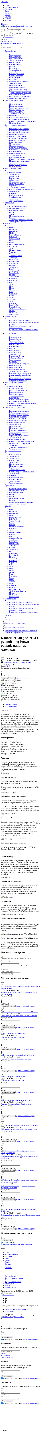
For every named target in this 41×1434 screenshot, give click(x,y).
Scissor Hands (14, 314)
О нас (7, 5)
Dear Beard (13, 294)
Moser (11, 286)
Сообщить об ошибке (16, 1317)
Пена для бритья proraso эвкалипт (13, 1037)
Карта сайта (9, 1311)
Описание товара (11, 704)
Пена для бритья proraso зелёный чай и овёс (16, 1059)
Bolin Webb (13, 237)
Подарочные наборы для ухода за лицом (23, 330)
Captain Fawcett (14, 239)
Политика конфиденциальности (16, 1309)
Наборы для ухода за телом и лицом (22, 189)
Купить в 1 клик (22, 678)
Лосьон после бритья (16, 60)
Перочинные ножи (16, 210)
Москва (5, 2)
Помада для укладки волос (18, 149)
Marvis (11, 288)
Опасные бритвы (15, 70)
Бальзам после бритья (17, 95)
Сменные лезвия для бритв (19, 81)
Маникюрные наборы (17, 208)
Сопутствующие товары (18, 98)
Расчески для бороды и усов (19, 119)
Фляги (11, 214)
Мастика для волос (16, 146)
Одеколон (12, 193)
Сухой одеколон (15, 197)
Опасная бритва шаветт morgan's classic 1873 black (19, 1016)
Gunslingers (13, 303)
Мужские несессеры (16, 216)
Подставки (13, 79)
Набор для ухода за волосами (19, 131)
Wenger (11, 301)
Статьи (7, 15)
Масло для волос (15, 144)
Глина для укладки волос (18, 138)
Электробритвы (15, 72)
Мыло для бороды (15, 123)
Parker (11, 295)
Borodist (12, 227)
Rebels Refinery (14, 307)
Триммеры (13, 163)
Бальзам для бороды (16, 110)
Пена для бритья (15, 55)
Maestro (12, 311)
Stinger (11, 297)
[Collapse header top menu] (7, 24)
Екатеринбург (6, 1355)
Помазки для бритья (16, 74)
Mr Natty (12, 290)
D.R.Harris (13, 246)
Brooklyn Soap (14, 305)
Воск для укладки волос (17, 134)
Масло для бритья (15, 85)
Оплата (7, 11)
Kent (11, 282)
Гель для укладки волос (17, 136)
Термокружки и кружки (17, 222)
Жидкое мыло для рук (17, 182)
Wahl (11, 284)
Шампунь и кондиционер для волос (22, 159)
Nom (11, 292)
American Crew (14, 277)
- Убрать (26, 662)
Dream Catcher (14, 273)
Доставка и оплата (11, 706)
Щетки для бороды (16, 106)
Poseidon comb (14, 261)
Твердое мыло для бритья (18, 89)
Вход (4, 24)
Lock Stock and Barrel (16, 244)
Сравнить (18, 662)
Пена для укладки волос (18, 157)
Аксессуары (9, 203)
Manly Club (13, 313)
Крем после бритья (16, 59)
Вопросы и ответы (11, 7)
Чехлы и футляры (15, 83)
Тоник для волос (15, 155)
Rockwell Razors (15, 235)
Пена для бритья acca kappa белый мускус (16, 1104)
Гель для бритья (14, 62)
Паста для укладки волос (18, 148)
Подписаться (7, 1240)
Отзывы (8, 18)
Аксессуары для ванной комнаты (21, 220)
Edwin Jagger (13, 231)
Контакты (8, 20)
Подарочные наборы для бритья (20, 320)
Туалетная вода (14, 199)
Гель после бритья (15, 64)
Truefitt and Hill (14, 267)
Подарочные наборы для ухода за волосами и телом (21, 327)
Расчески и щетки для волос (19, 129)
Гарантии (8, 13)
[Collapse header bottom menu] (2, 45)
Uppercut (12, 252)
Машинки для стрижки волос (19, 161)
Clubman (12, 254)
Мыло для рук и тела (16, 184)
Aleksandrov (13, 263)
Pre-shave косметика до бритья (20, 96)
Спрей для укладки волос (18, 153)
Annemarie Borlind (15, 256)
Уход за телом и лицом (13, 168)
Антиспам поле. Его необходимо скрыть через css (18, 965)
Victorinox (12, 299)
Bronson (12, 242)
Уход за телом (14, 176)
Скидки (8, 17)
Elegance (12, 275)
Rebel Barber (13, 259)
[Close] (2, 1331)
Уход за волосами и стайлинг (15, 125)
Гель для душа (14, 178)
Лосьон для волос (15, 142)
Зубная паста (14, 180)
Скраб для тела (14, 186)
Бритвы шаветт (14, 68)
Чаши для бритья (15, 77)
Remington (13, 229)
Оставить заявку (7, 1337)
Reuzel (11, 269)
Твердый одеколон (16, 201)
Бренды (8, 223)
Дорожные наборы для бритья (20, 93)
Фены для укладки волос (18, 165)
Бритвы (12, 66)
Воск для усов (14, 115)
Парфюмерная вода (16, 195)
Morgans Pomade (15, 250)
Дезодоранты (14, 191)
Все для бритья (10, 51)
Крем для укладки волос (18, 140)
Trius (11, 248)
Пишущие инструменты (18, 206)
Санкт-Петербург (7, 1357)
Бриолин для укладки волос (19, 132)
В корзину (31, 1006)
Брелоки (12, 218)
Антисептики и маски (17, 187)
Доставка (8, 9)
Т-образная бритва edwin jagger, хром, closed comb (19, 1129)
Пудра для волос (15, 151)
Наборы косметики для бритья (20, 91)
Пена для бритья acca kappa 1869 (12, 1080)
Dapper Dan (13, 280)
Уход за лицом (14, 174)
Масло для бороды (15, 104)
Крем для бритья (15, 57)
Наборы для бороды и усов (19, 117)
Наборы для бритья (16, 76)
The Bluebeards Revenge (17, 309)
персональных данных (30, 1339)
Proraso (11, 240)
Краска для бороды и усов (18, 108)
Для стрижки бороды (16, 113)
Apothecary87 (14, 271)
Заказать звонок (8, 38)
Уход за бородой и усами (14, 100)
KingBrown (13, 278)
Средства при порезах (17, 87)
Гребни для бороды (16, 112)
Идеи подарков (10, 316)
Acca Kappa (13, 258)
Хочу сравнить (8, 662)
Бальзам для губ (15, 172)
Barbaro (12, 265)
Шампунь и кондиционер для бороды (22, 121)
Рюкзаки (12, 212)
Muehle (11, 233)
